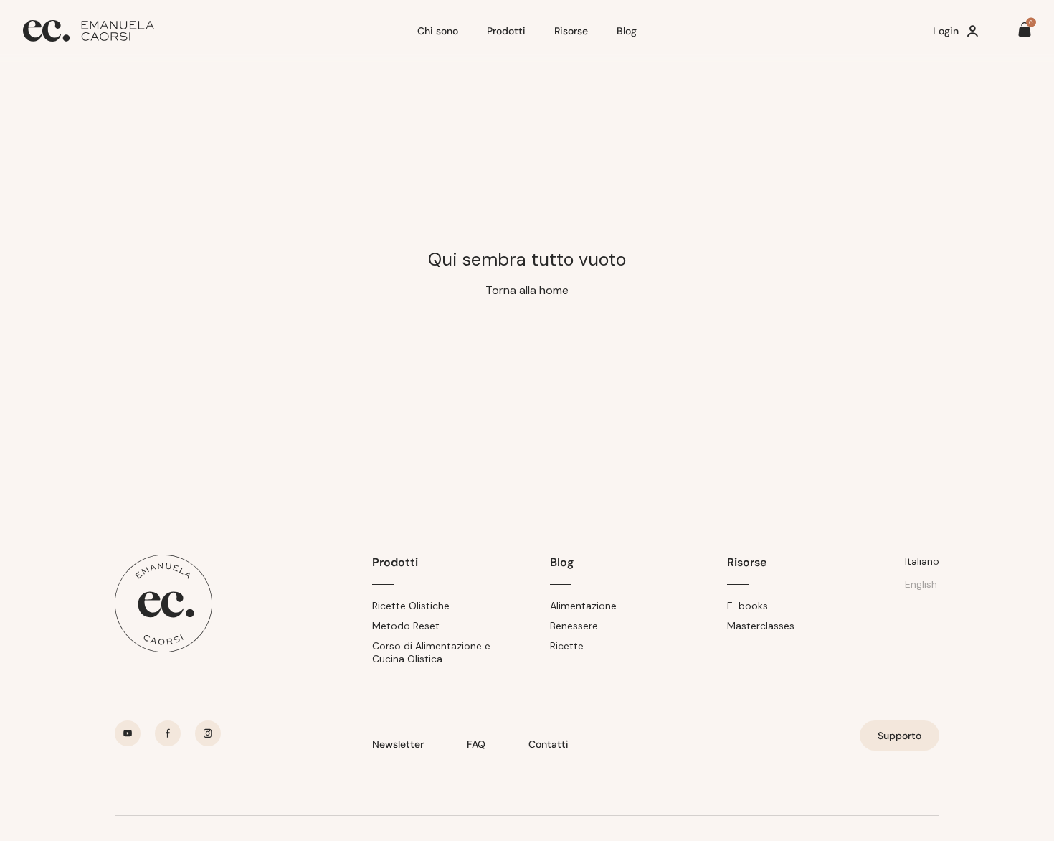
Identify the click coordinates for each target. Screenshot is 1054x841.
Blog (627, 30)
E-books (747, 605)
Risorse (571, 30)
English (921, 584)
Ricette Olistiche (411, 605)
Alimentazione (583, 605)
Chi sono (437, 30)
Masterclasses (760, 625)
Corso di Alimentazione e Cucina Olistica (431, 652)
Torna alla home (527, 290)
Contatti (548, 744)
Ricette (567, 645)
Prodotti (506, 30)
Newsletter (398, 744)
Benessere (574, 625)
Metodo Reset (406, 625)
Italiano (922, 561)
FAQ (476, 744)
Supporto (899, 735)
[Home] (214, 31)
